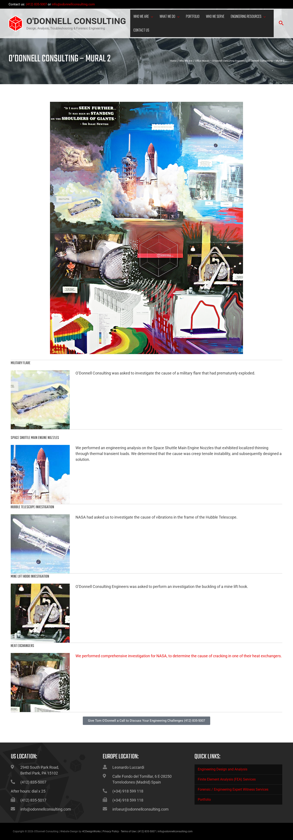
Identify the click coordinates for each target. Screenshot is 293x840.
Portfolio (204, 799)
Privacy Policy (111, 831)
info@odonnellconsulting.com (73, 4)
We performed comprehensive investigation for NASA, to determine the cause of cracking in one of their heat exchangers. (179, 656)
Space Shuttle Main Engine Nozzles (35, 438)
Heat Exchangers (22, 646)
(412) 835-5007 (36, 4)
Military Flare (20, 363)
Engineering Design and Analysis (222, 769)
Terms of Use (128, 831)
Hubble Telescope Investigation (32, 507)
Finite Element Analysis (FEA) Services (227, 779)
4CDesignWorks (91, 831)
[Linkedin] (282, 4)
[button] (151, 16)
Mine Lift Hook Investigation (30, 577)
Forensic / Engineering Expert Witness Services (233, 789)
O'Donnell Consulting (76, 21)
